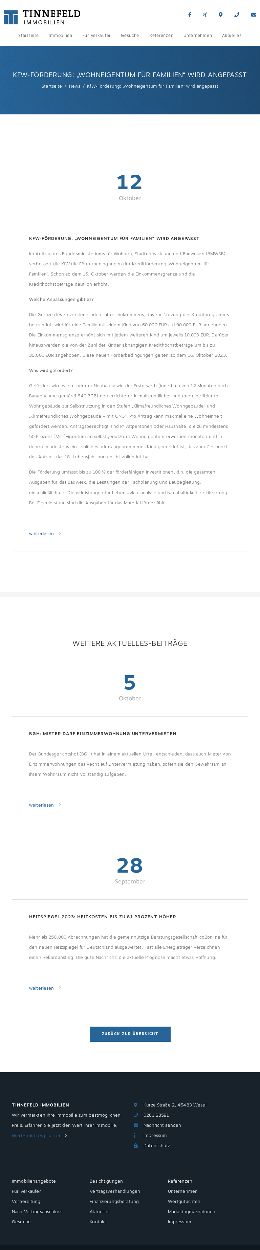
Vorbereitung (26, 1201)
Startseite (28, 35)
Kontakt (98, 1222)
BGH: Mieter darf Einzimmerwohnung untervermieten (102, 733)
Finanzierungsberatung (114, 1201)
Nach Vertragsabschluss (37, 1211)
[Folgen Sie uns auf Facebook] (189, 15)
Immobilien (60, 35)
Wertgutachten (184, 1201)
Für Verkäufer (97, 35)
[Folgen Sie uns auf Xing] (205, 15)
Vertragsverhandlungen (115, 1191)
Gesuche (130, 35)
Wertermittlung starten (37, 1136)
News (75, 86)
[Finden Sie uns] (220, 15)
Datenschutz (157, 1145)
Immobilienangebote (34, 1181)
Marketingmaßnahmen (191, 1211)
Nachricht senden (162, 1125)
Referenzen (161, 35)
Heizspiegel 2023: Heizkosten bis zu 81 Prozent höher (102, 917)
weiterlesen (42, 533)
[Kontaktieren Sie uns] (236, 15)
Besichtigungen (106, 1181)
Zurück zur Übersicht (130, 1034)
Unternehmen (197, 35)
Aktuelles (231, 35)
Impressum (155, 1135)
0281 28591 (156, 1115)
